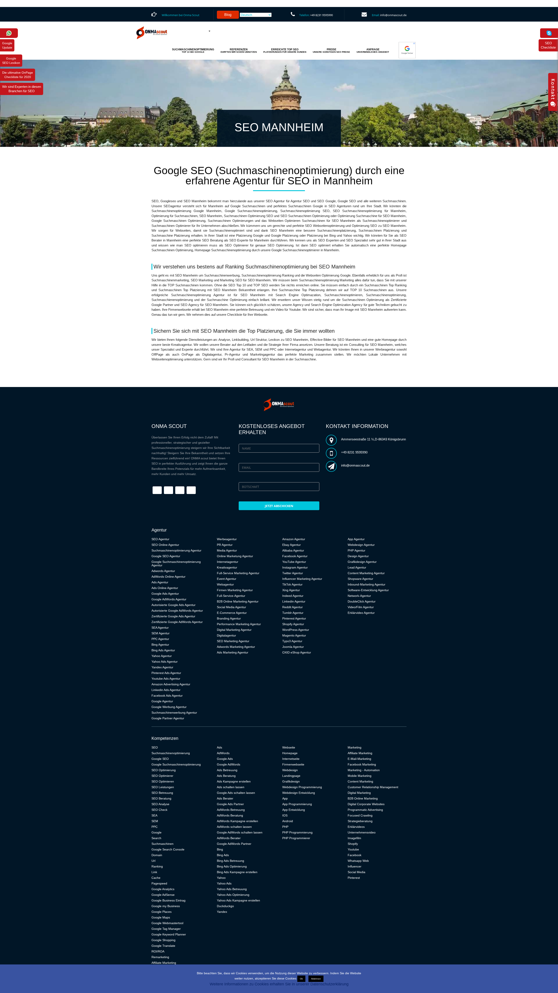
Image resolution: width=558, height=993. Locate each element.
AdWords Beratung (230, 815)
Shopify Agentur (293, 624)
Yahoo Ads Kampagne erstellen (238, 900)
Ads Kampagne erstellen (234, 781)
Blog (227, 15)
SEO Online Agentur (165, 545)
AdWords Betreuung (231, 809)
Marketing (354, 747)
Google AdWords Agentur (168, 599)
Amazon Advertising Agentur (170, 684)
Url (153, 860)
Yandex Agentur (162, 667)
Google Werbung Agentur (169, 707)
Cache (155, 877)
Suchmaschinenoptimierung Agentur (176, 550)
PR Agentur (225, 545)
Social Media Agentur (231, 607)
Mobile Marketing (359, 775)
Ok (301, 979)
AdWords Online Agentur (168, 576)
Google (156, 832)
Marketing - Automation (364, 770)
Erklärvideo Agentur (361, 612)
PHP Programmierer (296, 838)
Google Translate (163, 945)
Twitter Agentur (292, 573)
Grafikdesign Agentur (362, 562)
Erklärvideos (356, 826)
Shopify (353, 843)
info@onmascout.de (393, 15)
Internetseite (290, 758)
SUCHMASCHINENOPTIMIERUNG (193, 50)
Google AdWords (228, 764)
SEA (154, 815)
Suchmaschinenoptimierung (170, 753)
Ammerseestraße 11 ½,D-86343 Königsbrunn (373, 439)
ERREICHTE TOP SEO (284, 50)
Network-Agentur (359, 595)
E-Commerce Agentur (232, 612)
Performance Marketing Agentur (239, 624)
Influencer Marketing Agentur (302, 579)
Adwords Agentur (163, 571)
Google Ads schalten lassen (236, 792)
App (285, 798)
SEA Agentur (160, 627)
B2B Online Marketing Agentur (238, 601)
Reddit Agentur (292, 607)
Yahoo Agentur (161, 656)
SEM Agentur (160, 633)
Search (156, 838)
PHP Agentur (356, 550)
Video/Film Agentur (361, 607)
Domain (156, 855)
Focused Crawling (360, 815)
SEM (154, 821)
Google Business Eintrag (168, 900)
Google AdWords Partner (234, 843)
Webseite (288, 747)
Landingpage (291, 775)
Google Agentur (162, 701)
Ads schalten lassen (230, 787)
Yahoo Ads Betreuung (232, 889)
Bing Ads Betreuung (230, 860)
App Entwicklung (293, 809)
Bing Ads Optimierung (232, 866)
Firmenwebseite (293, 764)
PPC (154, 826)
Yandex (222, 911)
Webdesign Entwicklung (298, 792)
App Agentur (356, 539)
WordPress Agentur (295, 629)
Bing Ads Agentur (163, 650)
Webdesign (290, 770)
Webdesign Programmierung (302, 787)
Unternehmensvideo (362, 832)
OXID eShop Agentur (296, 652)
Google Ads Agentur (165, 593)
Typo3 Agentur (292, 641)
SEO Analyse (160, 804)
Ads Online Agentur (164, 588)
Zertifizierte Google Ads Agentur (173, 616)
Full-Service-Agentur (231, 595)
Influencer (354, 866)
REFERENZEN (239, 50)
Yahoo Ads (224, 883)
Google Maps (160, 917)
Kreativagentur (227, 567)
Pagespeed (159, 883)
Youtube (353, 849)
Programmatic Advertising (365, 809)
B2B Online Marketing (363, 798)
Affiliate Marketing (163, 962)
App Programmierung (297, 804)
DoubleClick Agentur (362, 601)
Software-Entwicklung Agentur (368, 590)
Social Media (356, 872)
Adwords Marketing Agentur (236, 646)
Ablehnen (316, 979)
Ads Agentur (159, 582)
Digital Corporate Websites (366, 804)
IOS (285, 815)
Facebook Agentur (295, 556)
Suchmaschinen (162, 843)
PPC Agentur (160, 639)
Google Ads (225, 758)
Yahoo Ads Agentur (164, 661)
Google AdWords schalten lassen (239, 832)
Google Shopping (163, 940)
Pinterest (354, 877)
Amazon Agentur (293, 539)
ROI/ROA (157, 951)
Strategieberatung (360, 821)
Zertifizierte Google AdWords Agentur (177, 622)
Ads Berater (225, 798)
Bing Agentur (160, 644)
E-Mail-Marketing (359, 758)
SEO (154, 747)
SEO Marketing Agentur (233, 641)
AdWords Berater (229, 838)
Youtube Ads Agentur (165, 678)
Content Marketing (360, 781)
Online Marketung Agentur (235, 556)
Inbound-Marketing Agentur (366, 584)
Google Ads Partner (230, 804)
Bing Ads (223, 855)
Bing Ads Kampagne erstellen (237, 872)
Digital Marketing (359, 792)
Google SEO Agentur (165, 556)
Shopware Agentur (360, 579)
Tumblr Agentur (292, 612)
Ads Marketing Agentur (232, 652)
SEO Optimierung (163, 770)
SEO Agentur (160, 539)
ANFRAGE (373, 50)
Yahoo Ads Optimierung (233, 894)
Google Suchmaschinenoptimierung (176, 764)
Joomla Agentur (293, 646)
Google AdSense (163, 894)
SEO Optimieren (162, 781)
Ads (219, 747)
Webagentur (225, 584)
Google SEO (160, 758)
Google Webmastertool (167, 923)
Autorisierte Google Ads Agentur (173, 605)
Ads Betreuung (227, 770)
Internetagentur (227, 562)
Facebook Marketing (362, 764)
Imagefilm (354, 838)
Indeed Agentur (292, 595)
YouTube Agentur (294, 562)
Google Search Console (167, 849)
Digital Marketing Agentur (234, 629)
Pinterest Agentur (294, 618)
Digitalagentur (226, 635)
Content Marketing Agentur (366, 573)
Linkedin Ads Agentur (165, 690)
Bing (220, 849)
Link (154, 872)
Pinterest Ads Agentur (166, 673)
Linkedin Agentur (293, 601)
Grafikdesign (291, 781)
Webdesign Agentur (361, 545)
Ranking (157, 866)
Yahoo (221, 877)
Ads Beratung (226, 775)
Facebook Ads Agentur (167, 695)
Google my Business (165, 906)
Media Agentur (227, 550)
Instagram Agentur (295, 567)
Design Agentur (358, 556)
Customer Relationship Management (373, 787)
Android (287, 821)
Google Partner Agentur (167, 718)
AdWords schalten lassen (234, 826)
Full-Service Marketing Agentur (238, 573)
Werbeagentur (227, 539)
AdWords (223, 753)
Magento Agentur (294, 635)
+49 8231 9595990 (321, 15)
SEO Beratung (161, 798)
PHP (285, 826)
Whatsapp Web (358, 860)
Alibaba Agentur (293, 550)
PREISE (331, 50)
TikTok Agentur (292, 584)
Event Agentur (226, 579)
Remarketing (160, 957)
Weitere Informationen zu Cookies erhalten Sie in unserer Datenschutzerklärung (279, 984)
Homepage (290, 753)
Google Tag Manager (166, 928)
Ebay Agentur (291, 545)
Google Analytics (162, 889)
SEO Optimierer (162, 775)
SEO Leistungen (162, 787)
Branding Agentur (229, 618)
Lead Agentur (357, 567)
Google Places (161, 911)
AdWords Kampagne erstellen (237, 821)
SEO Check (159, 809)
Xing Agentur (291, 590)
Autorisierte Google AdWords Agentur (177, 610)
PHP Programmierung (297, 832)
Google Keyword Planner (168, 934)
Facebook (354, 855)
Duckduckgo (225, 906)
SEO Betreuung (162, 792)
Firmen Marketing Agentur (235, 590)
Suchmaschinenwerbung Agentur (174, 712)
